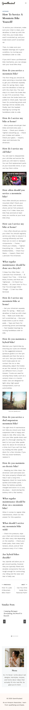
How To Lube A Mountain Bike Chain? (7, 589)
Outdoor (5, 11)
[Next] (24, 621)
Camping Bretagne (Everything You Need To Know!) (13, 613)
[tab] (11, 636)
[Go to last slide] (4, 621)
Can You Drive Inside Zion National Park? (21, 589)
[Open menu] (25, 3)
